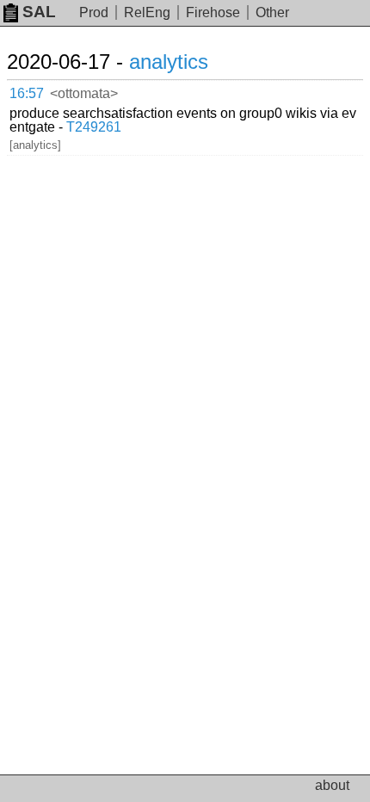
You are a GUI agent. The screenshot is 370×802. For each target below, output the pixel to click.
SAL (39, 12)
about (332, 785)
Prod (93, 12)
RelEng (147, 12)
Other (272, 12)
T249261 (93, 127)
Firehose (213, 12)
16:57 (26, 93)
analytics (168, 61)
